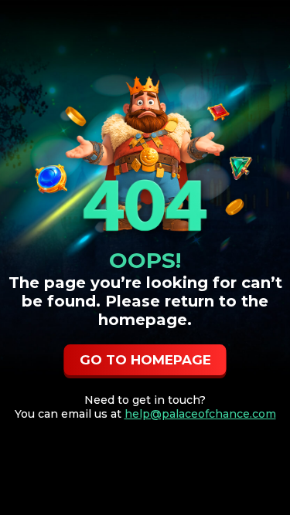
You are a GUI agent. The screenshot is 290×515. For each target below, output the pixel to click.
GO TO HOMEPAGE (145, 360)
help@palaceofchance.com (200, 414)
